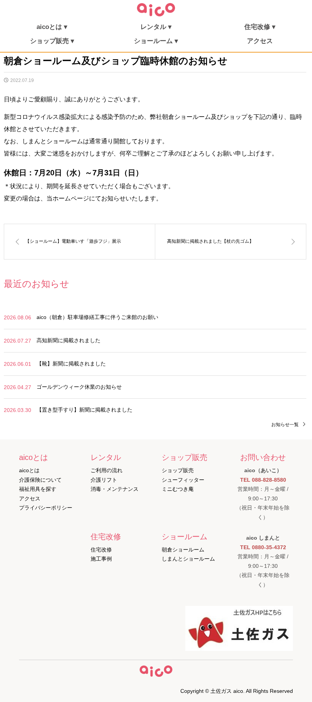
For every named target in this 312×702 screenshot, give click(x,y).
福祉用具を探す (37, 489)
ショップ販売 (178, 470)
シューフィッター (183, 480)
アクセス (260, 41)
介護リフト (104, 480)
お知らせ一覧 (285, 424)
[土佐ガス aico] (156, 15)
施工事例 (101, 559)
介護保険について (40, 480)
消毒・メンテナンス (114, 489)
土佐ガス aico (226, 691)
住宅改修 (101, 550)
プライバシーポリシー (45, 508)
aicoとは (29, 470)
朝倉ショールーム (183, 550)
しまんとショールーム (188, 559)
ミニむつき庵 (178, 489)
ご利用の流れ (107, 470)
